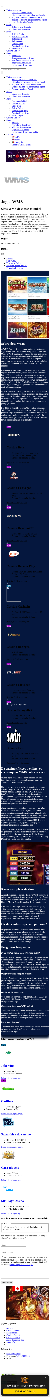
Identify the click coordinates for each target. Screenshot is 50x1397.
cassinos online (35, 1018)
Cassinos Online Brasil (21, 145)
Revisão (9, 258)
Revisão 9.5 (12, 503)
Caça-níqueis (10, 1167)
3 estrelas (34, 1227)
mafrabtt (6, 3)
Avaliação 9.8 (13, 763)
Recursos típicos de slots (16, 265)
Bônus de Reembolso (21, 29)
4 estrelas (22, 1227)
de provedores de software (23, 58)
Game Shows (17, 43)
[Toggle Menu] (2, 6)
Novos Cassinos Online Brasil (24, 79)
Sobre (8, 53)
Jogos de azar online (20, 130)
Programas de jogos (20, 110)
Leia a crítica (6, 1078)
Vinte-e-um (16, 106)
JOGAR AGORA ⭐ (25, 1391)
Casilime (7, 1101)
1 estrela (16, 1229)
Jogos (8, 99)
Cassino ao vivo (18, 103)
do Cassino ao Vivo (20, 36)
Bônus (9, 91)
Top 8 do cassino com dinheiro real (26, 84)
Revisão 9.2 (12, 541)
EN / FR (10, 134)
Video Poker (17, 48)
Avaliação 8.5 (13, 621)
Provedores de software (21, 125)
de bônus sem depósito (21, 27)
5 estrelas (11, 1227)
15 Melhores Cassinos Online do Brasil (28, 82)
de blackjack (17, 39)
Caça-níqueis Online (20, 101)
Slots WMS (11, 261)
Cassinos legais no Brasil (22, 89)
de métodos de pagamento (23, 60)
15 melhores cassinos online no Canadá (28, 15)
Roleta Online (17, 108)
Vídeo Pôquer (17, 115)
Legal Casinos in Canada (22, 22)
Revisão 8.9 (12, 697)
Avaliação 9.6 (13, 462)
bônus (8, 24)
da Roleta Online (19, 41)
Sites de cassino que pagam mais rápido (28, 87)
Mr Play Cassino (12, 1201)
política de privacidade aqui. (21, 1264)
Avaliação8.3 (12, 659)
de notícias (16, 55)
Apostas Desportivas (20, 46)
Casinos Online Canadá (22, 13)
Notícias (15, 122)
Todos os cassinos (13, 10)
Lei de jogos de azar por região (25, 132)
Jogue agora (24, 462)
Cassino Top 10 (13, 51)
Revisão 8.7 (12, 581)
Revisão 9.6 (12, 722)
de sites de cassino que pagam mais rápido (29, 20)
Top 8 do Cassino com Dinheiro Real (27, 17)
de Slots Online (18, 34)
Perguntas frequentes (15, 268)
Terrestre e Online (13, 263)
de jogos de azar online (21, 63)
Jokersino (7, 1065)
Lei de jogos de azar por (22, 65)
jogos (8, 32)
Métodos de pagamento (21, 127)
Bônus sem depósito (20, 94)
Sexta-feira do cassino (16, 1134)
